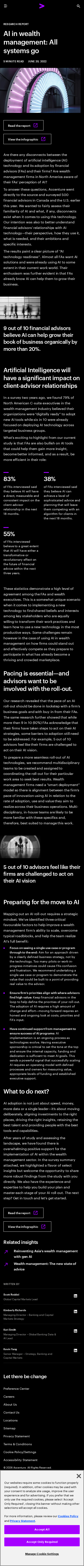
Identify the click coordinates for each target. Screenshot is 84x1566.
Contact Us (11, 1412)
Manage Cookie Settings (42, 1554)
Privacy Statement (16, 1436)
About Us (10, 1404)
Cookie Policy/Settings (19, 1451)
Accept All (41, 1529)
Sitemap (9, 1428)
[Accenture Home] (42, 6)
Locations (10, 1420)
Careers (8, 1396)
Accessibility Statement (20, 1459)
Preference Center (16, 1388)
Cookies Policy (68, 1516)
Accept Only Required (42, 1542)
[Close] (79, 1476)
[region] (42, 1518)
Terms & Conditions (17, 1444)
